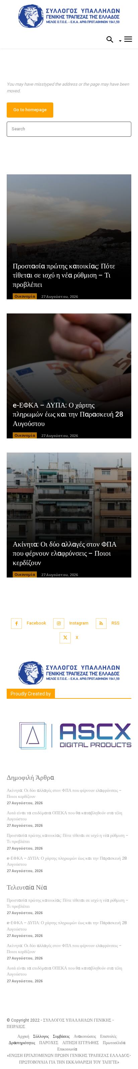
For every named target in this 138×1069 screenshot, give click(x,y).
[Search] (124, 129)
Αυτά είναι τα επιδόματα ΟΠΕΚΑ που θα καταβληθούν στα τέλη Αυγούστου (64, 816)
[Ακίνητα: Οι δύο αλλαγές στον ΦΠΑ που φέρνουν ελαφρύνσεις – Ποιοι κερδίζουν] (69, 515)
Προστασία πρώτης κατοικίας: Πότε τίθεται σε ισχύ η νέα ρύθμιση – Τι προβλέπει (64, 275)
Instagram (78, 623)
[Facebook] (16, 623)
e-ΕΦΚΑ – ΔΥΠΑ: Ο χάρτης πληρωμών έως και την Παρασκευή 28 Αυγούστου (68, 414)
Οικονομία (24, 296)
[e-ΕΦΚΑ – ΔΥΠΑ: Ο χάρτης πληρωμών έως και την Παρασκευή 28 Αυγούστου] (69, 375)
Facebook (36, 623)
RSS (116, 623)
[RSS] (101, 623)
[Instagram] (58, 623)
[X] (65, 637)
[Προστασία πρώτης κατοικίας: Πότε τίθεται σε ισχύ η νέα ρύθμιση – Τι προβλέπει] (69, 236)
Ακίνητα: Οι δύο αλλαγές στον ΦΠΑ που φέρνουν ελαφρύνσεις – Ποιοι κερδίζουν (65, 553)
